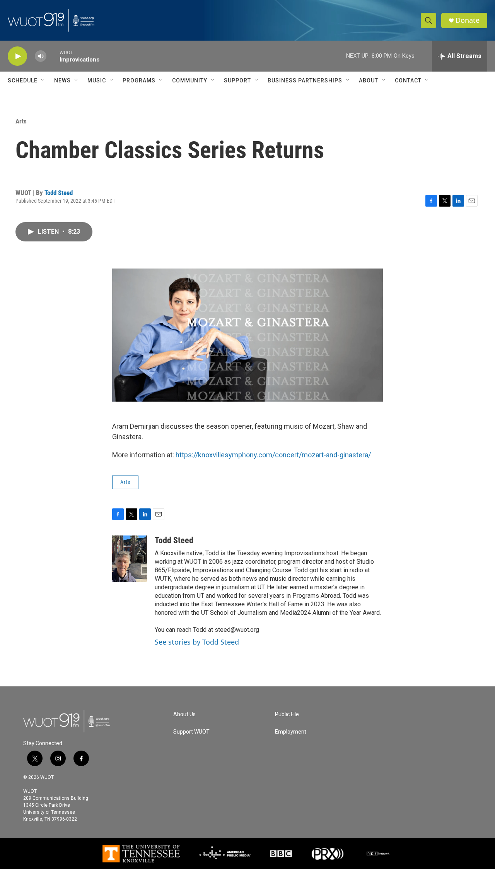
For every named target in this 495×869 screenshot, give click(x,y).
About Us (184, 714)
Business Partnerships (305, 80)
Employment (290, 732)
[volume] (40, 56)
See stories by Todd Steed (197, 642)
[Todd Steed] (129, 558)
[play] (17, 56)
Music (96, 80)
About (368, 80)
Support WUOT (191, 732)
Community (189, 80)
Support (237, 80)
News (62, 80)
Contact (408, 80)
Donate (468, 20)
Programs (139, 80)
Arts (21, 121)
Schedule (23, 80)
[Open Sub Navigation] (43, 80)
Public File (287, 714)
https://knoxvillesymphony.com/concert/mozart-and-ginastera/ (273, 455)
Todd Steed (58, 193)
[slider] (53, 56)
